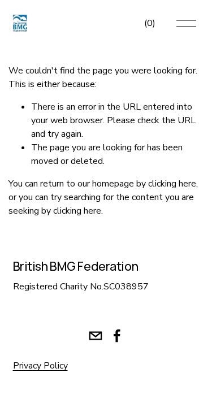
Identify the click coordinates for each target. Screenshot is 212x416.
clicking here (172, 183)
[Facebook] (117, 336)
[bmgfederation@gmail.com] (95, 336)
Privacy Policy (40, 365)
